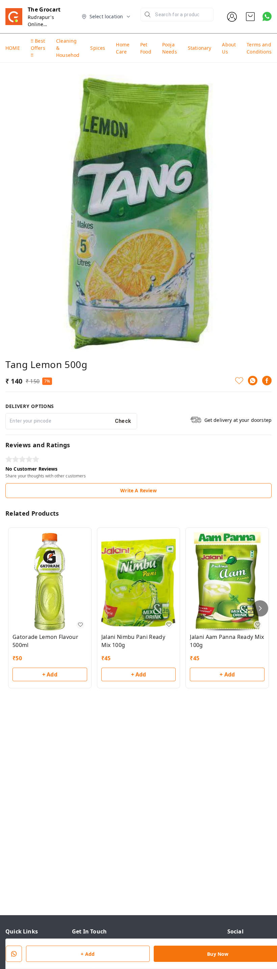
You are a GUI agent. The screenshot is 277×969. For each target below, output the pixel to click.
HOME (12, 48)
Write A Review (138, 490)
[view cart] (250, 17)
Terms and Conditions (259, 48)
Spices (97, 48)
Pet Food (145, 48)
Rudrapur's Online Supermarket (43, 24)
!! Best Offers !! (38, 48)
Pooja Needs (169, 48)
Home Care (122, 48)
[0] (250, 17)
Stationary (199, 48)
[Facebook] (267, 380)
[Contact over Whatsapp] (267, 16)
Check (123, 421)
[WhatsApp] (252, 380)
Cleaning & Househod (67, 48)
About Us (229, 48)
